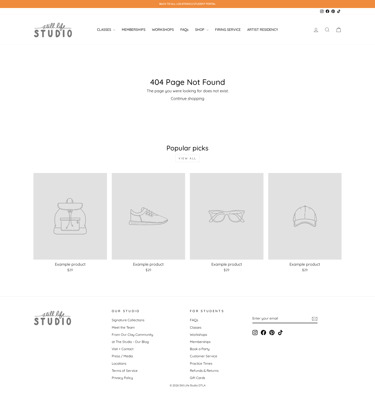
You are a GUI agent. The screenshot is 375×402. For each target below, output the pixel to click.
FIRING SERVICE (228, 29)
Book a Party (200, 349)
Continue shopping (187, 98)
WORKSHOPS (163, 29)
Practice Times (201, 363)
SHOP (200, 29)
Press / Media (122, 356)
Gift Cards (197, 378)
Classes (195, 327)
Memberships (200, 342)
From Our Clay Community (132, 335)
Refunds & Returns (204, 371)
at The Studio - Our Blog (130, 342)
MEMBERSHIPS (133, 29)
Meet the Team (123, 327)
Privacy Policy (122, 378)
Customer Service (203, 356)
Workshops (198, 335)
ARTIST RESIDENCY (262, 29)
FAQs (184, 29)
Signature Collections (128, 320)
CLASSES (104, 29)
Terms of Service (125, 371)
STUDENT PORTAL (204, 3)
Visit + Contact (122, 349)
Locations (119, 363)
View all (187, 158)
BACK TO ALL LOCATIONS (175, 3)
